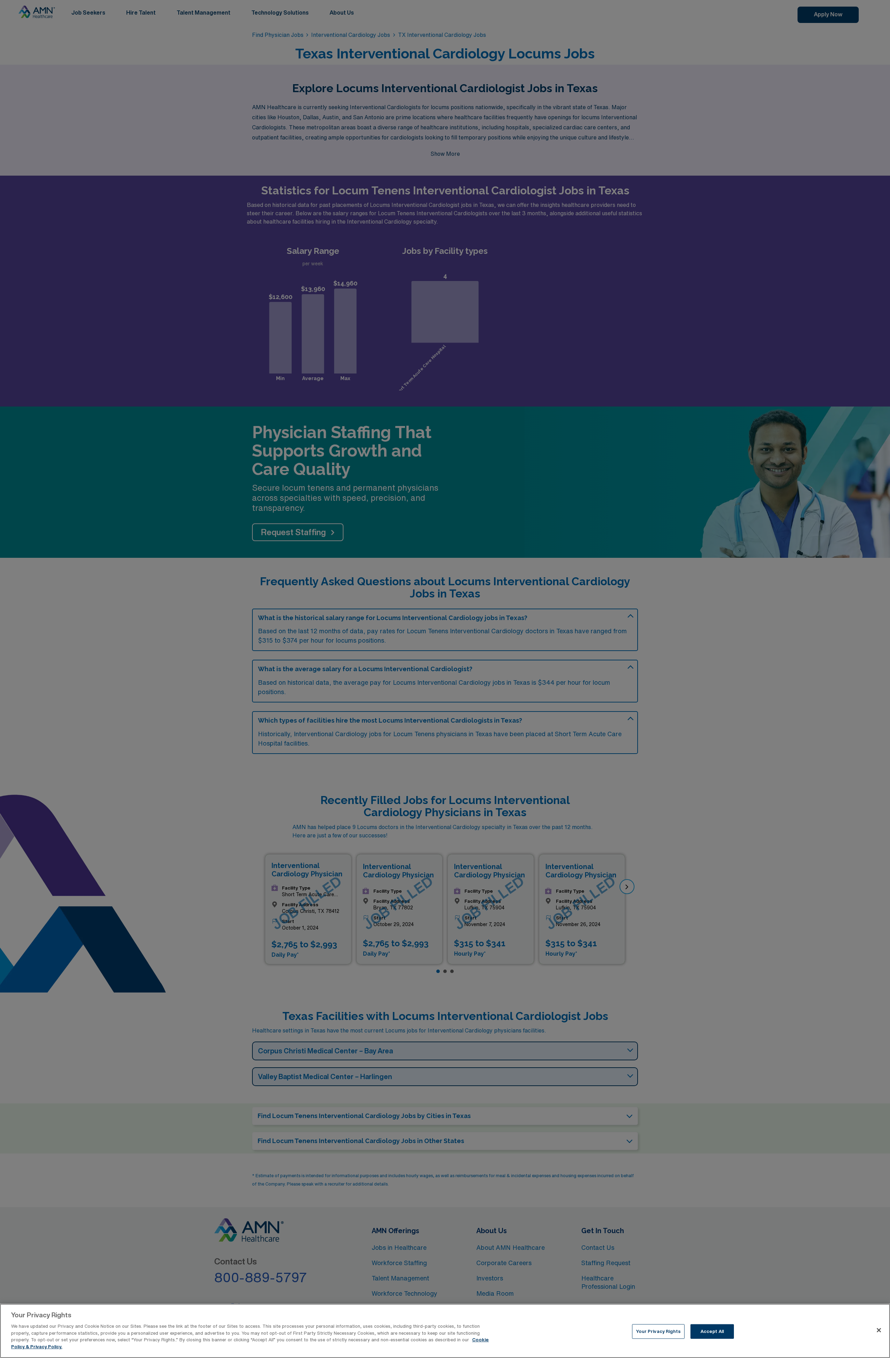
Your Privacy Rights (658, 1331)
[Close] (879, 1330)
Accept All (712, 1331)
